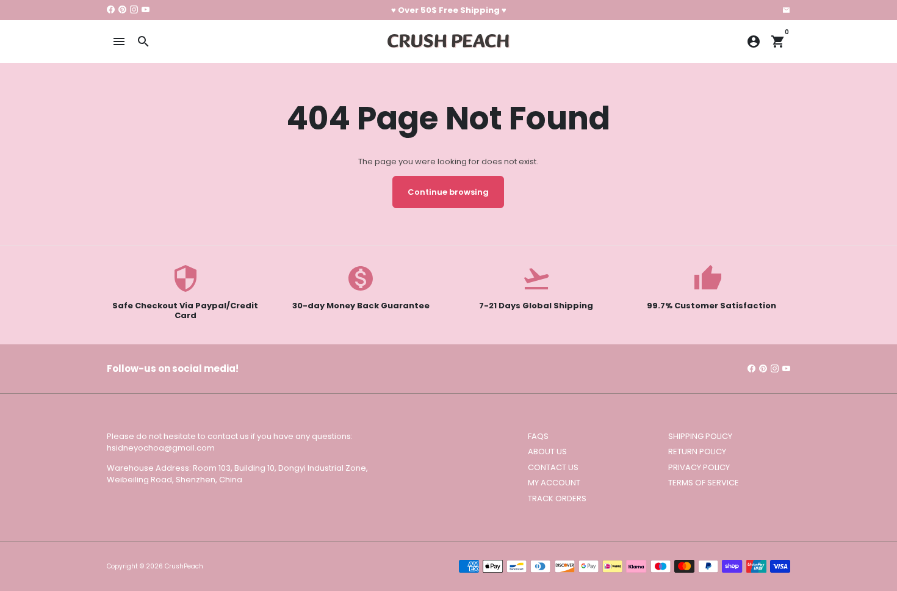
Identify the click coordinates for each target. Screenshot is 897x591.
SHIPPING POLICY (700, 436)
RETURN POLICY (697, 451)
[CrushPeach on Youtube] (146, 10)
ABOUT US (547, 451)
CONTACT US (553, 467)
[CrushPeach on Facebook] (111, 10)
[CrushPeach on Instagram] (134, 10)
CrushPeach (184, 566)
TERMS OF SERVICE (703, 482)
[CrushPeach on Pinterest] (122, 10)
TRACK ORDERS (557, 498)
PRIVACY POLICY (699, 467)
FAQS (538, 436)
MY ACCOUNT (554, 482)
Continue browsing (448, 192)
